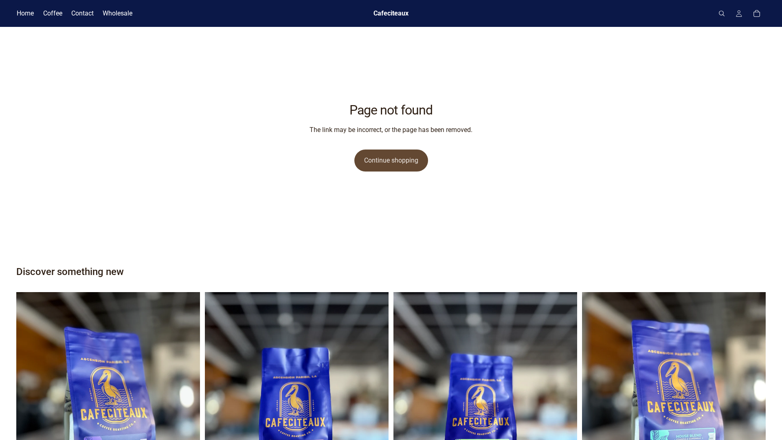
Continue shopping (391, 160)
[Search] (722, 13)
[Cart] (757, 13)
